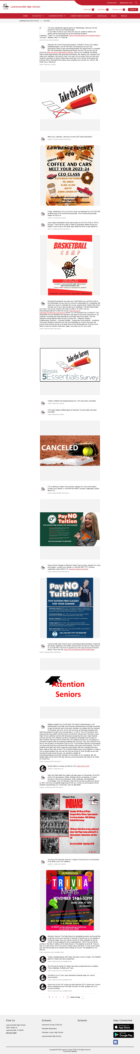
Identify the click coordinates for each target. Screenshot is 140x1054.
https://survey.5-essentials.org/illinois (59, 52)
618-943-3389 (11, 1033)
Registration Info (126, 3)
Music (114, 16)
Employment (112, 3)
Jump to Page (75, 997)
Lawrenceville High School (29, 21)
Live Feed (46, 21)
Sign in (133, 10)
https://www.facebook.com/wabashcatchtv (84, 35)
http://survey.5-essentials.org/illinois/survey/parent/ (60, 312)
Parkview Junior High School (52, 1032)
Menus (124, 16)
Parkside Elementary (49, 1028)
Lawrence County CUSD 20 (52, 1025)
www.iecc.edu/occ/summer (78, 569)
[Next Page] (68, 997)
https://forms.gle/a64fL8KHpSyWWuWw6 (79, 650)
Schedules (102, 16)
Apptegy (74, 1051)
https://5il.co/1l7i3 (83, 766)
